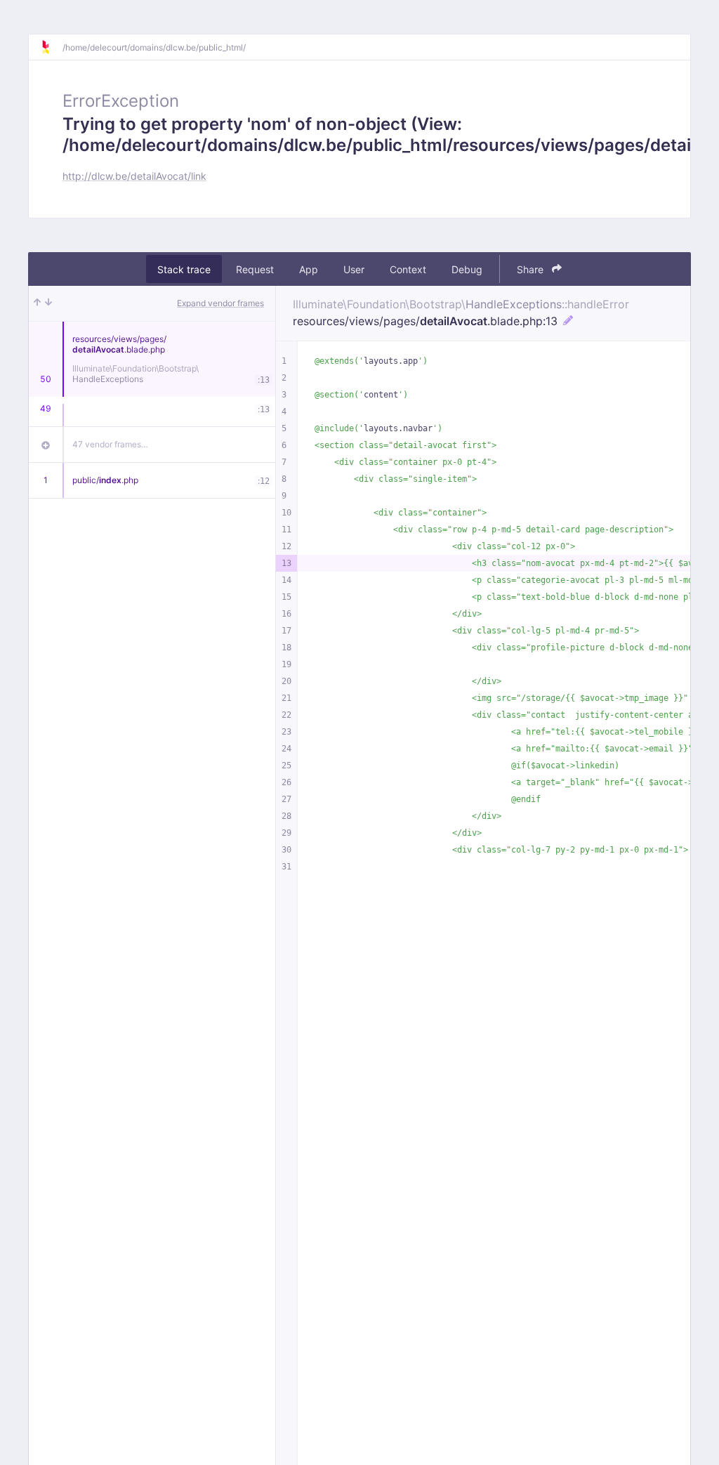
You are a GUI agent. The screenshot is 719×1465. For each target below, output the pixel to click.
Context (408, 269)
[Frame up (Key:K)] (37, 303)
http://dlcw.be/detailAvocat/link (134, 176)
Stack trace (184, 269)
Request (255, 269)
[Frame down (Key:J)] (48, 303)
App (308, 269)
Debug (466, 269)
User (353, 269)
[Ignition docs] (51, 47)
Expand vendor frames (220, 303)
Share (531, 269)
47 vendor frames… (110, 444)
